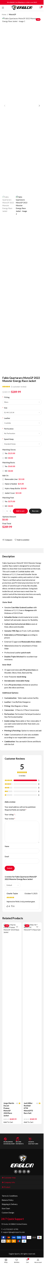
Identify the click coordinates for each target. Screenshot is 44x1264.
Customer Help (10, 1178)
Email (7, 856)
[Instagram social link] (24, 1171)
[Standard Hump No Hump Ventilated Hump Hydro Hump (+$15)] (22, 443)
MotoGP (12, 14)
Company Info (9, 1182)
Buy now (35, 511)
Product (7, 1187)
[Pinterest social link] (28, 1171)
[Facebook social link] (15, 1171)
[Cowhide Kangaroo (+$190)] (22, 423)
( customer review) (18, 387)
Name (7, 846)
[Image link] (22, 1161)
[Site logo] (21, 7)
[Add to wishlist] (17, 927)
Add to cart (20, 511)
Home (4, 14)
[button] (4, 105)
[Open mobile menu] (3, 7)
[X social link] (20, 1171)
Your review (10, 818)
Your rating (10, 814)
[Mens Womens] (22, 402)
